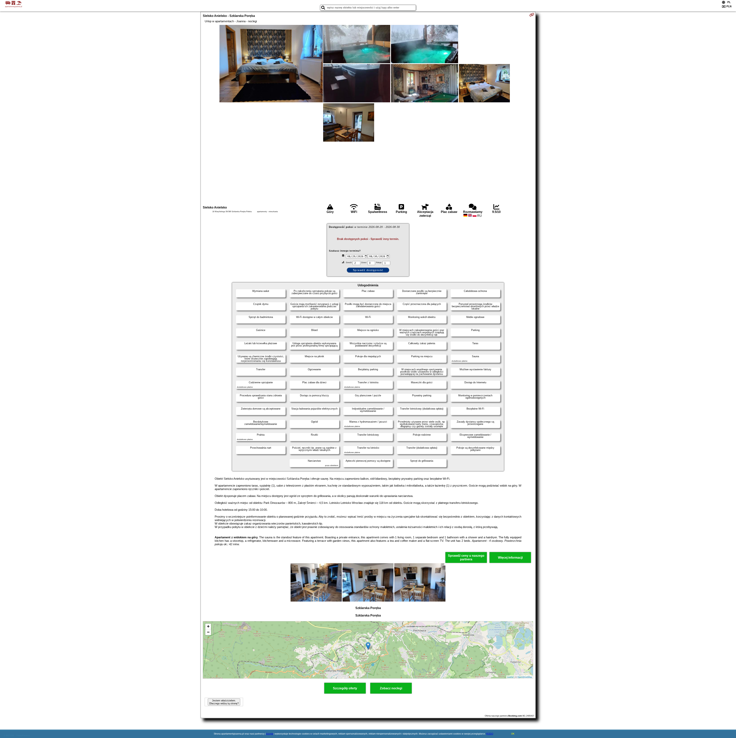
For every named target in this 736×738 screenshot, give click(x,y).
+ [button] (208, 626)
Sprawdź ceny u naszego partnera (466, 557)
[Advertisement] (368, 173)
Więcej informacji (510, 557)
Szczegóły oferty (345, 688)
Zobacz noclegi (391, 688)
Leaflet (510, 676)
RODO (489, 733)
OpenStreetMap (524, 676)
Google (270, 733)
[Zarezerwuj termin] (531, 14)
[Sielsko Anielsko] (271, 64)
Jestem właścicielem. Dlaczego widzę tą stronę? (224, 702)
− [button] (208, 632)
